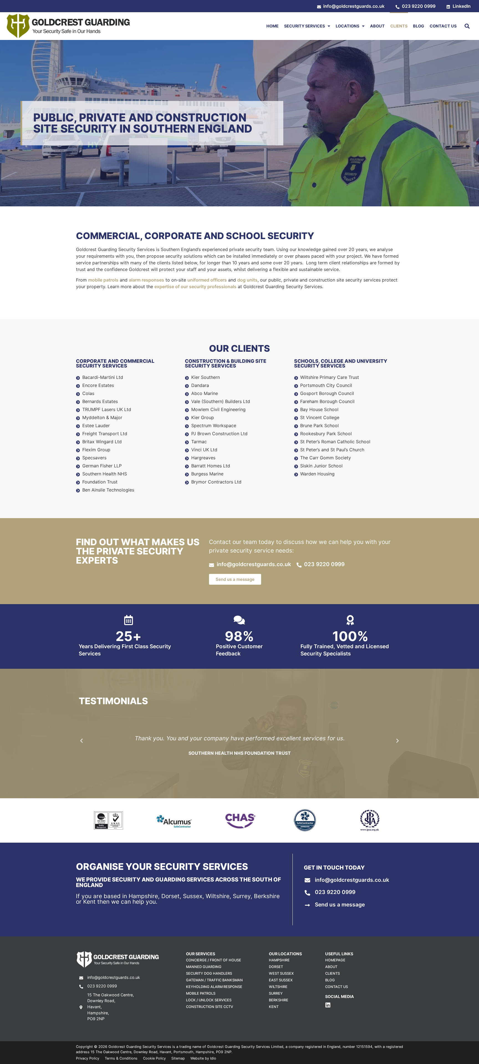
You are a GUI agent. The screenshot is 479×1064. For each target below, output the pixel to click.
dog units (247, 280)
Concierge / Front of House (213, 960)
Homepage (335, 960)
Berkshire (278, 1000)
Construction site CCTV (209, 1007)
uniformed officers (207, 280)
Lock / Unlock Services (208, 1000)
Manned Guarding (203, 967)
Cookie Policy (154, 1058)
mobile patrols (103, 280)
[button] (467, 26)
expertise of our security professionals (195, 286)
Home (272, 26)
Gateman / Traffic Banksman (214, 980)
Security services (304, 26)
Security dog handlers (209, 973)
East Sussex (281, 980)
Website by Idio (203, 1058)
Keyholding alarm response (214, 987)
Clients (398, 26)
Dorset (276, 967)
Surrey (276, 993)
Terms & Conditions (121, 1058)
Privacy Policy (87, 1058)
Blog (418, 26)
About (377, 26)
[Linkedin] (328, 1005)
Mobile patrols (200, 993)
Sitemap (178, 1058)
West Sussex (281, 973)
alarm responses (146, 280)
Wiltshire (278, 987)
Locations (347, 26)
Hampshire (279, 960)
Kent (274, 1007)
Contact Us (443, 26)
